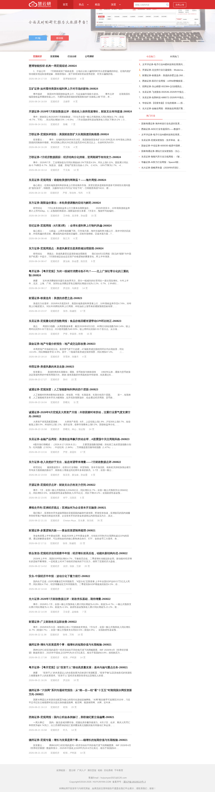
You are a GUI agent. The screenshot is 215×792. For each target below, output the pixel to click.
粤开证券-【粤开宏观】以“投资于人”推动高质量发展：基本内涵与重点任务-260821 (78, 667)
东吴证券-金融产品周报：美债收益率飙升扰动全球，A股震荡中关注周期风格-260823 (79, 439)
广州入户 (81, 770)
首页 (65, 4)
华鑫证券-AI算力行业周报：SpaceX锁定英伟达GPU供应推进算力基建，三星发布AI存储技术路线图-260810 (162, 162)
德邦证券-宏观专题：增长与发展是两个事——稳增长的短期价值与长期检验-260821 (78, 739)
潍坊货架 (92, 770)
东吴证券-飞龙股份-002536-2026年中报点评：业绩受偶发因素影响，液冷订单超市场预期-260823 (164, 92)
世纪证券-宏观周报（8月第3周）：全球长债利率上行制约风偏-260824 (70, 225)
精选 (97, 4)
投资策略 (54, 56)
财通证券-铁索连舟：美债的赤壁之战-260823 (55, 298)
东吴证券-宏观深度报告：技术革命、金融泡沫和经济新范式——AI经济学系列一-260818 (162, 140)
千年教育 (118, 770)
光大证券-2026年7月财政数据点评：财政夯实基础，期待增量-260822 (69, 598)
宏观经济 (37, 56)
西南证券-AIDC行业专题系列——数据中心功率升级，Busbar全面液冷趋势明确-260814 (162, 129)
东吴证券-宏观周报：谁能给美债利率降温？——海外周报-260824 (67, 179)
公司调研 (89, 56)
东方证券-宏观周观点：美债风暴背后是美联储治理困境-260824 (66, 248)
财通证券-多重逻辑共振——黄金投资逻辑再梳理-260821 (62, 530)
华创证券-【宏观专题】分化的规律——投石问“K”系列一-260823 (164, 103)
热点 (81, 4)
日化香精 (108, 770)
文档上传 (179, 4)
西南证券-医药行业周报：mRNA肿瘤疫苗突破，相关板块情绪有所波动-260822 (164, 81)
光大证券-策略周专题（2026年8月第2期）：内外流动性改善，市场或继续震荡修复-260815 (162, 167)
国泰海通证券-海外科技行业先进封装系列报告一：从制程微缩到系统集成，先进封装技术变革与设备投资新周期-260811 (162, 123)
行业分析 (72, 56)
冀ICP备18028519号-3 (134, 782)
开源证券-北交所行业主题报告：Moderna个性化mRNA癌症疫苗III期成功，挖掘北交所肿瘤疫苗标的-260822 (164, 70)
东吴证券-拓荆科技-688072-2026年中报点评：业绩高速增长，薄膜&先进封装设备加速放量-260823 (164, 97)
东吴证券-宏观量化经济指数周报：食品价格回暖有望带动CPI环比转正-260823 (75, 321)
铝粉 (100, 770)
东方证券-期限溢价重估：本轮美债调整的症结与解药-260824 (65, 202)
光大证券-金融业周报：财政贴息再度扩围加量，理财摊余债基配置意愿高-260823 (164, 108)
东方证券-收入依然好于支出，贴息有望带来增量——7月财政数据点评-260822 (75, 462)
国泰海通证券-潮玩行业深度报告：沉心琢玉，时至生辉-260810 (162, 151)
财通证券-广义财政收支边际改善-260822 (53, 621)
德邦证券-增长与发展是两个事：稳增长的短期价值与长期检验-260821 (70, 644)
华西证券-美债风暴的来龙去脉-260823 (51, 366)
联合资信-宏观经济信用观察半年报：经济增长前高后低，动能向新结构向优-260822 (78, 553)
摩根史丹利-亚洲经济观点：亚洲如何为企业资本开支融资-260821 (67, 507)
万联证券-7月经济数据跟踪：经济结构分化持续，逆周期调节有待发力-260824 (75, 157)
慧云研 (72, 770)
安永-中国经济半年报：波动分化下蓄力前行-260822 (59, 576)
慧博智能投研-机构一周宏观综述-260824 (53, 65)
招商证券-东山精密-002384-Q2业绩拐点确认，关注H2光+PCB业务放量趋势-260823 (164, 86)
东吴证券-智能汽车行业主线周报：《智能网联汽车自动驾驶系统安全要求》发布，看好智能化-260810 (162, 156)
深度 (113, 4)
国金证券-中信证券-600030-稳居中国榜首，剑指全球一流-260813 (162, 145)
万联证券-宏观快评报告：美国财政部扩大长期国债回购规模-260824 (69, 134)
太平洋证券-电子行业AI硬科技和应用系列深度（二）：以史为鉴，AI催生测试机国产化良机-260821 (164, 64)
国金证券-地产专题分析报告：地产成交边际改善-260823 (62, 343)
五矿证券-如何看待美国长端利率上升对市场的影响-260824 (63, 88)
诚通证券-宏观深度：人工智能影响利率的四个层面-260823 (63, 389)
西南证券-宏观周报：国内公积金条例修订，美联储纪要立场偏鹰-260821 (71, 717)
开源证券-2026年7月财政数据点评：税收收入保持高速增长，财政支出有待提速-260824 (80, 111)
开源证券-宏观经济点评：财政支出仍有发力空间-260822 (62, 484)
